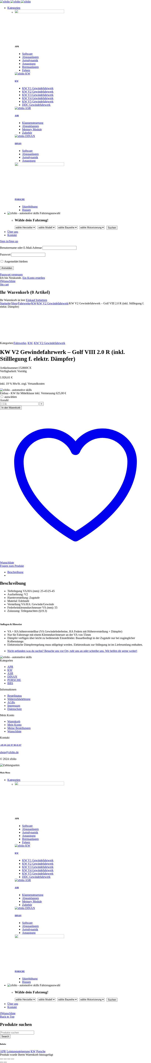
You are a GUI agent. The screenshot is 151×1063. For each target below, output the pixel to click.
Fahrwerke (24, 303)
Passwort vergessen (11, 274)
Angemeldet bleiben (16, 261)
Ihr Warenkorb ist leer (12, 300)
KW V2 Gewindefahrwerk (52, 303)
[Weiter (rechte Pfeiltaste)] (5, 1062)
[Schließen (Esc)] (12, 1059)
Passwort (5, 254)
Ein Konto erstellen (33, 277)
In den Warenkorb (10, 407)
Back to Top (7, 1016)
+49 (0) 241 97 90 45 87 (10, 745)
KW (16, 81)
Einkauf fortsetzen (36, 300)
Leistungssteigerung (18, 1051)
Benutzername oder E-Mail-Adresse (21, 247)
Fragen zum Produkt (12, 565)
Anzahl (4, 400)
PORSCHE (20, 199)
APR (3, 1051)
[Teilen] (8, 1059)
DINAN (18, 143)
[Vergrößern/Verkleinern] (1, 1059)
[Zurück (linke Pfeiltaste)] (1, 1062)
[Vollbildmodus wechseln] (5, 1059)
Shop (14, 303)
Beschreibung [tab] (15, 572)
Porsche (40, 1051)
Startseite (5, 303)
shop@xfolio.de (9, 752)
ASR (17, 115)
